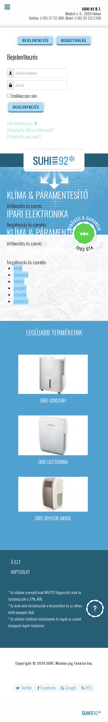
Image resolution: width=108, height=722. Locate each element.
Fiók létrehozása (20, 123)
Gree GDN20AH (53, 400)
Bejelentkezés (26, 107)
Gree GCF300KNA (53, 461)
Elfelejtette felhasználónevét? (31, 130)
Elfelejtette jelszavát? (24, 136)
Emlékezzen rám (24, 96)
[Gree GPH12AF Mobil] (53, 493)
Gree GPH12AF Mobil (53, 518)
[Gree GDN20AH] (53, 373)
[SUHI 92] (54, 160)
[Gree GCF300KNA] (53, 434)
